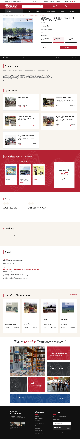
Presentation (6, 57)
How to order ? (39, 11)
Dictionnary (72, 11)
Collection (74, 57)
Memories (37, 426)
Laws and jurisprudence (40, 421)
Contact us (37, 416)
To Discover (24, 57)
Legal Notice (37, 428)
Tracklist (41, 57)
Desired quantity (44, 43)
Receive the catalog (51, 11)
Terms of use (37, 420)
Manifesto (62, 11)
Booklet (57, 57)
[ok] (69, 423)
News (29, 11)
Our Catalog (9, 11)
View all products (73, 294)
